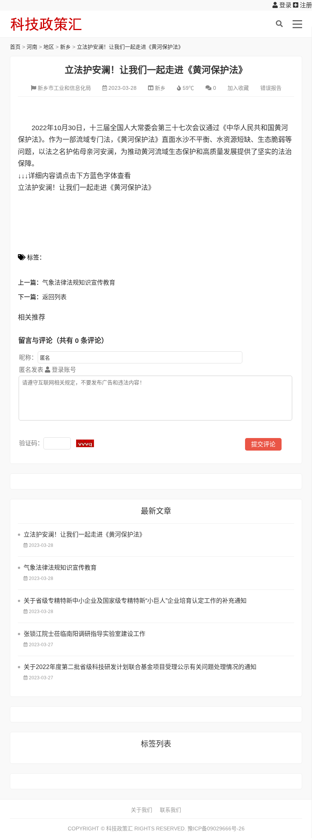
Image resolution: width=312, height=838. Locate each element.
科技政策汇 (46, 24)
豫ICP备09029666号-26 (216, 828)
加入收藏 (238, 88)
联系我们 (170, 810)
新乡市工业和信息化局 (64, 88)
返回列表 (54, 297)
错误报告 (271, 88)
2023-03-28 (122, 88)
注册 (305, 5)
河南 (32, 47)
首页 (15, 47)
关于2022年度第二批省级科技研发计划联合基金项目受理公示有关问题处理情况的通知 (140, 667)
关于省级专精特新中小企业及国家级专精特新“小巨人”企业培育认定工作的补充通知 (135, 600)
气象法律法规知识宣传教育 (78, 282)
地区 (48, 47)
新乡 (65, 47)
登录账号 (63, 369)
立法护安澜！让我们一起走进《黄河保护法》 (130, 47)
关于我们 (141, 810)
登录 (284, 5)
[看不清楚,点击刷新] (85, 443)
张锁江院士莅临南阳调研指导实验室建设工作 (84, 634)
